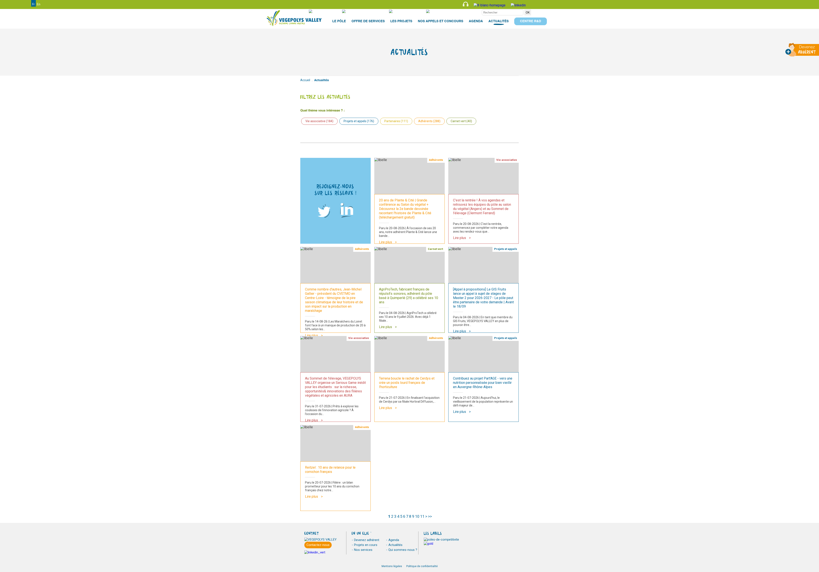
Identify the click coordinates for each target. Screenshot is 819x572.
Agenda (393, 540)
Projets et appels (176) (359, 121)
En (38, 4)
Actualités (395, 545)
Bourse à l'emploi (368, 11)
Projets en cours (365, 545)
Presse (328, 11)
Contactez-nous (318, 545)
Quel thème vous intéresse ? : (322, 110)
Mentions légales (392, 566)
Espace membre (466, 11)
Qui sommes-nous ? (402, 550)
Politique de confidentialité (422, 566)
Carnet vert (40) (461, 121)
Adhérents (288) (429, 121)
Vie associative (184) (319, 121)
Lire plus (385, 242)
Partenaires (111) (396, 121)
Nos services (363, 550)
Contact (412, 11)
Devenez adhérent (366, 540)
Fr (33, 4)
